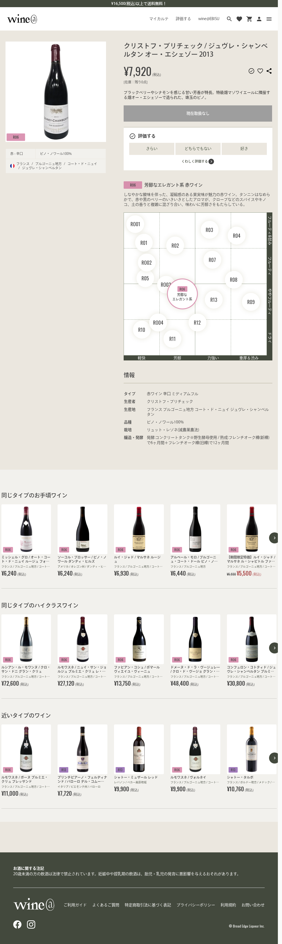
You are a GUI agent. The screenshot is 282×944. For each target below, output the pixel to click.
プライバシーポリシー (196, 905)
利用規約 (228, 905)
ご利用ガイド (75, 905)
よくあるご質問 (105, 905)
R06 (16, 137)
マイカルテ (159, 19)
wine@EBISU (208, 19)
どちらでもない (198, 149)
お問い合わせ (253, 905)
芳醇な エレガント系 (182, 294)
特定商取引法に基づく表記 (148, 905)
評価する (183, 19)
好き (244, 149)
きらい (152, 149)
